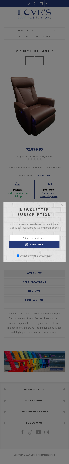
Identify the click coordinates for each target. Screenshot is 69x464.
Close (62, 205)
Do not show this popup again (35, 255)
